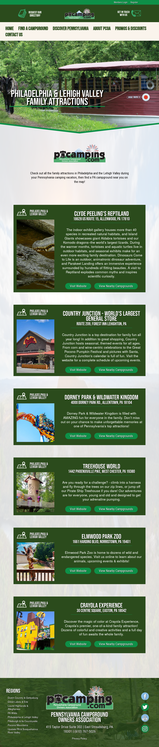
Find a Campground (33, 28)
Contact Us (14, 34)
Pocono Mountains (18, 725)
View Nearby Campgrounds (116, 286)
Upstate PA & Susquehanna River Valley (23, 730)
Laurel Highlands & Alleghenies (18, 707)
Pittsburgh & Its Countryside (23, 721)
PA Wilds (12, 713)
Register (134, 2)
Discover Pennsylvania (71, 28)
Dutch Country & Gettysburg (23, 697)
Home (9, 28)
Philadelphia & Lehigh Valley (23, 717)
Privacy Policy (79, 738)
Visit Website (78, 286)
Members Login (120, 2)
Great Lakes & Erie (18, 701)
